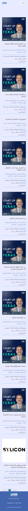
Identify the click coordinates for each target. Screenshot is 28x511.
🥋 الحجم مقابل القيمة (18, 218)
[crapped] (4, 2)
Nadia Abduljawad (15, 56)
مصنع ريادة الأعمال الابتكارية (16, 119)
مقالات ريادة (18, 59)
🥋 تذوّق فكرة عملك (19, 318)
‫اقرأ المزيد (21, 61)
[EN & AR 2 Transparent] (13, 493)
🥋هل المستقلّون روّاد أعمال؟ (15, 366)
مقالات (17, 480)
